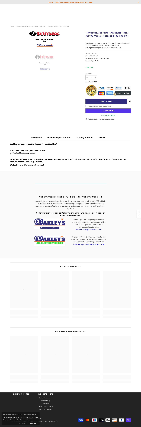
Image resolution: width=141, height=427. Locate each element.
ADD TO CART (106, 101)
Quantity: (88, 74)
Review (101, 137)
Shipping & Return (84, 137)
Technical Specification (58, 137)
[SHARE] (129, 101)
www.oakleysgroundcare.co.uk (88, 229)
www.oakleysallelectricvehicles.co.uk (88, 244)
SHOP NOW (88, 2)
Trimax (94, 53)
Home (12, 27)
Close (138, 2)
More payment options (108, 115)
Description (36, 137)
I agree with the (93, 106)
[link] (24, 313)
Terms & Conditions (104, 106)
